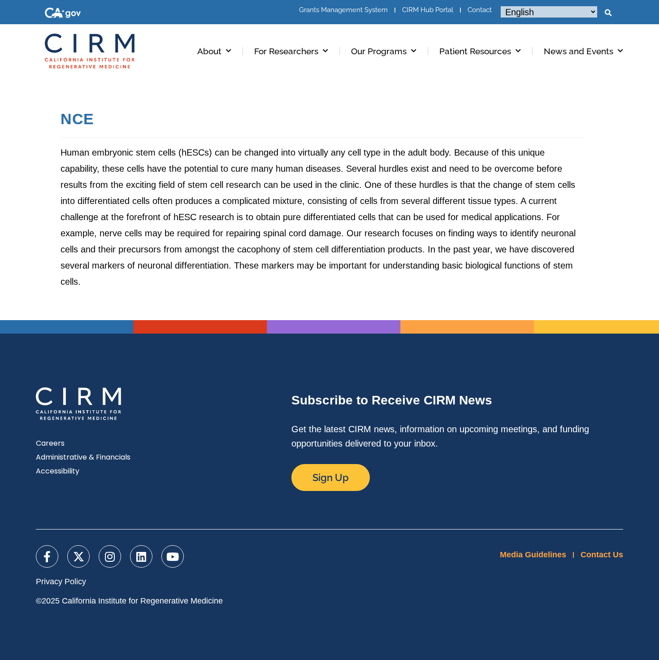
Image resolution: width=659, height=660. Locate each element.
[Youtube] (172, 556)
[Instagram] (110, 556)
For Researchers (286, 51)
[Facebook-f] (47, 556)
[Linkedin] (141, 556)
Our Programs (379, 51)
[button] (608, 13)
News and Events (578, 51)
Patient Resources (475, 51)
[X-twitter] (78, 556)
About (209, 51)
